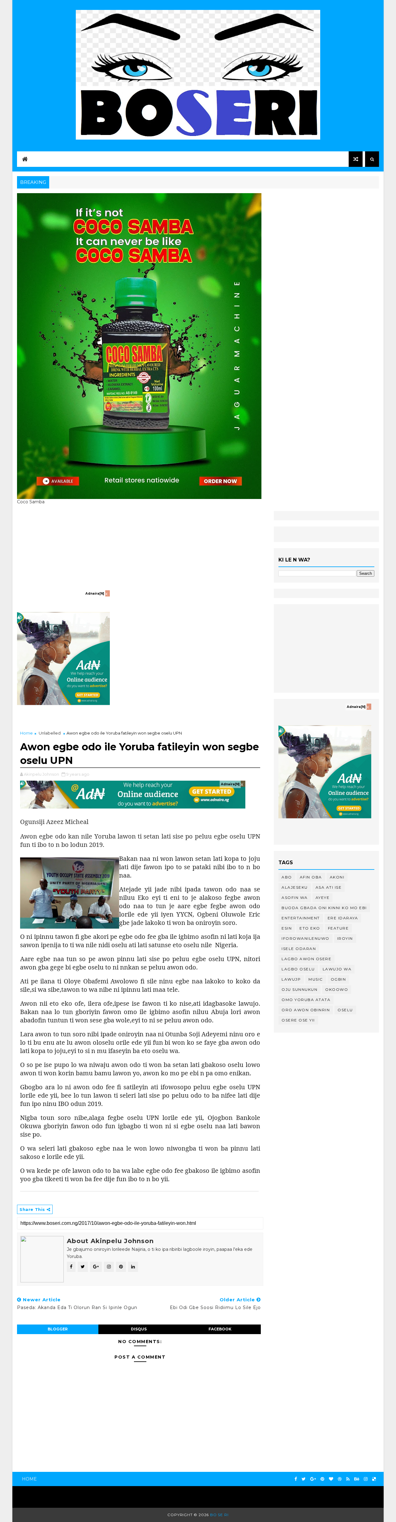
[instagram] (365, 1479)
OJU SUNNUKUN (299, 989)
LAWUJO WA (337, 969)
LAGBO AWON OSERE (306, 958)
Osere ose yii (298, 1020)
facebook (220, 1329)
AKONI (337, 877)
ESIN (287, 928)
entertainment (301, 918)
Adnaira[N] (94, 594)
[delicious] (374, 1479)
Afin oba (311, 877)
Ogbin (338, 979)
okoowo (336, 989)
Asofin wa (295, 897)
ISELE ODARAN (299, 948)
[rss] (348, 1479)
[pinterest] (322, 1479)
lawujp (291, 979)
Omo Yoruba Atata (306, 999)
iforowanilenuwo (305, 938)
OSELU (345, 1010)
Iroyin (345, 938)
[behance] (357, 1479)
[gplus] (313, 1479)
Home (26, 733)
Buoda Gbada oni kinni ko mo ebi (324, 907)
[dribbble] (339, 1479)
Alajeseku (295, 887)
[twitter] (303, 1479)
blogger (58, 1329)
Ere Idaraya (343, 918)
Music (315, 979)
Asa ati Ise (329, 887)
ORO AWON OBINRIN (306, 1010)
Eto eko (309, 928)
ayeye (323, 897)
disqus (139, 1329)
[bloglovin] (331, 1479)
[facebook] (296, 1479)
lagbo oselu (298, 969)
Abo (287, 877)
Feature (338, 928)
